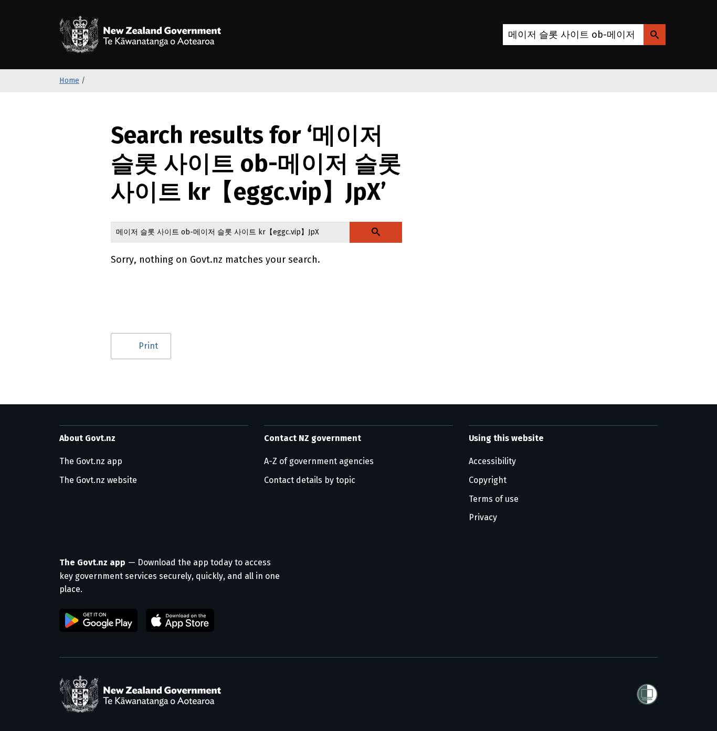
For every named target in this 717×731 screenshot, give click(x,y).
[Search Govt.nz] (655, 34)
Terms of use (494, 499)
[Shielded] (647, 694)
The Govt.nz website (98, 480)
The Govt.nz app (90, 461)
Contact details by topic (309, 480)
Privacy (483, 517)
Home (69, 80)
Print (148, 346)
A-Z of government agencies (319, 461)
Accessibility (492, 461)
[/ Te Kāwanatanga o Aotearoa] (142, 34)
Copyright (488, 480)
